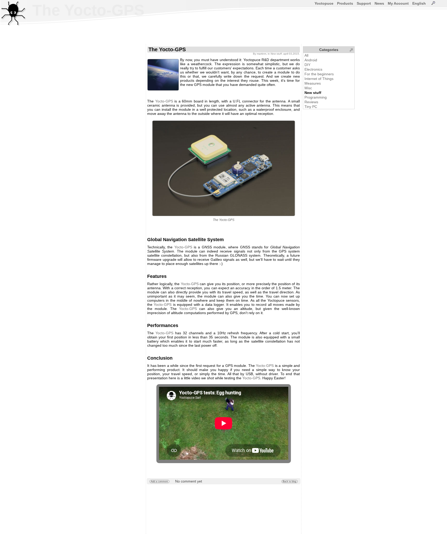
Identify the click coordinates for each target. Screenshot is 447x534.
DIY (307, 65)
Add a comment (159, 481)
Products (345, 3)
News (379, 3)
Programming (315, 97)
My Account (398, 3)
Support (364, 3)
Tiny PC (310, 107)
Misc (308, 88)
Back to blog (289, 481)
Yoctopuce (324, 3)
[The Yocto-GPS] (223, 168)
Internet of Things (318, 79)
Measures (312, 83)
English (419, 3)
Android (310, 60)
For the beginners (319, 74)
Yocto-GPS (164, 101)
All (306, 55)
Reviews (311, 102)
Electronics (313, 69)
